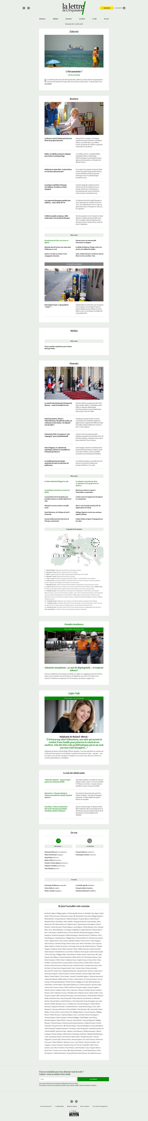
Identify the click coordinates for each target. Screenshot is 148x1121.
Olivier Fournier (68, 965)
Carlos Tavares (90, 1039)
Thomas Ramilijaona (83, 1026)
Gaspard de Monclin (58, 1006)
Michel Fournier (79, 965)
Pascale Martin (55, 1001)
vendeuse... (85, 885)
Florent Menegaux (83, 1004)
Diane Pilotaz (61, 1020)
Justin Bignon (78, 927)
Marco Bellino (68, 921)
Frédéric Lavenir (61, 990)
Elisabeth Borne (63, 932)
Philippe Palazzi (78, 1012)
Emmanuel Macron (81, 995)
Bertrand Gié (49, 971)
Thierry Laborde (85, 985)
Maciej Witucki (72, 1053)
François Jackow (91, 979)
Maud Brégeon (49, 938)
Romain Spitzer (77, 1039)
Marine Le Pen (49, 993)
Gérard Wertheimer (89, 1050)
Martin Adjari (51, 913)
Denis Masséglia (89, 1001)
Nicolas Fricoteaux (92, 965)
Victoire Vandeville (83, 1045)
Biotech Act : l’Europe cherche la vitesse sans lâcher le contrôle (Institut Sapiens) (58, 795)
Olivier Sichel (75, 1037)
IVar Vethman (69, 1048)
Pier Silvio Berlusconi (59, 924)
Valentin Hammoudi (96, 976)
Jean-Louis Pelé (79, 1015)
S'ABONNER (107, 8)
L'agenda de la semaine (74, 529)
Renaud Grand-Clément (85, 971)
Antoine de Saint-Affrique (64, 1031)
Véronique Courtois (75, 946)
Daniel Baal (79, 916)
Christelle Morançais (85, 1006)
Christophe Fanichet (90, 957)
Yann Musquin (82, 1009)
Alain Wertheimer (76, 1050)
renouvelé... (56, 885)
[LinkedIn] (76, 1101)
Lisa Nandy (93, 1009)
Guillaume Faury (71, 960)
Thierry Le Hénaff (84, 990)
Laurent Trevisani (57, 1045)
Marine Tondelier (90, 1042)
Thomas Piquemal (89, 1020)
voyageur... (53, 891)
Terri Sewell (66, 1037)
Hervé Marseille (66, 998)
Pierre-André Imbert (76, 979)
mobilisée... (86, 891)
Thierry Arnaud (54, 916)
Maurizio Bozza (84, 935)
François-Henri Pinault (74, 1020)
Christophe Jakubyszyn (57, 982)
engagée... (54, 855)
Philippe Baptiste (97, 916)
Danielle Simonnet (87, 1037)
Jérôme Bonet (96, 930)
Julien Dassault (49, 952)
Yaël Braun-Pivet (95, 935)
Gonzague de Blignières (72, 930)
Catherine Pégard (67, 1015)
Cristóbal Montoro (72, 1006)
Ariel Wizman (82, 1053)
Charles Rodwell (50, 1028)
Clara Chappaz (95, 941)
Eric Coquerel (96, 943)
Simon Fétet (93, 960)
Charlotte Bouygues (58, 935)
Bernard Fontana (56, 965)
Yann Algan (94, 913)
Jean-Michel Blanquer (56, 930)
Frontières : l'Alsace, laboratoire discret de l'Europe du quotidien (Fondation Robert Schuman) (56, 809)
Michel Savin (67, 1034)
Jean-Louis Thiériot (77, 1042)
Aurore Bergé (91, 921)
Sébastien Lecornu (61, 993)
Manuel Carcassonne (96, 938)
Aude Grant (98, 971)
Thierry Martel (77, 998)
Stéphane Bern (72, 924)
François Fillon (68, 963)
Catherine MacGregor (66, 995)
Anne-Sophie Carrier (52, 941)
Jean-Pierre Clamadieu (83, 943)
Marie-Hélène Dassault (81, 949)
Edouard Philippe (73, 1017)
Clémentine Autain (67, 916)
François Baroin (60, 919)
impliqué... (84, 888)
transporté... (85, 852)
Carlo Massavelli (77, 1001)
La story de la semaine (74, 264)
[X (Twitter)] (71, 1101)
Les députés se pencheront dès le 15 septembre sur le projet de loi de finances (87, 483)
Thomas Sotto (66, 1039)
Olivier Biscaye (88, 927)
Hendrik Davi (59, 952)
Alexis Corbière (49, 946)
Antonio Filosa (78, 963)
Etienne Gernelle (91, 968)
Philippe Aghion (62, 913)
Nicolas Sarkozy (57, 1034)
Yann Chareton (49, 943)
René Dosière (71, 954)
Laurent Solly (56, 1039)
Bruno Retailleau (97, 1026)
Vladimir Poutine (89, 1023)
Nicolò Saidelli (50, 1031)
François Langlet (81, 987)
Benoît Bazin (94, 919)
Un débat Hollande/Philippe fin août (57, 481)
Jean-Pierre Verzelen (57, 1048)
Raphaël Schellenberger (95, 1034)
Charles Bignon (67, 927)
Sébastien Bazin (50, 921)
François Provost (57, 1026)
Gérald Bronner (60, 938)
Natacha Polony (56, 1023)
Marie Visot (48, 1050)
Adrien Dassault (95, 949)
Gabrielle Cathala (74, 941)
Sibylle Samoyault (89, 1031)
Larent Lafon (49, 987)
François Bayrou (84, 919)
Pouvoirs (74, 363)
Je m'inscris (93, 1079)
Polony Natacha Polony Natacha (73, 1023)
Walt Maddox (92, 995)
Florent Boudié (74, 932)
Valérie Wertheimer (60, 1053)
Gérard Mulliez (71, 1009)
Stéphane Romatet (62, 1028)
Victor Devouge (50, 954)
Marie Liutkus (94, 993)
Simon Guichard (76, 974)
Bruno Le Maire (96, 990)
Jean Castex (63, 941)
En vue (74, 832)
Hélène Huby (62, 979)
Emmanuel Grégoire (51, 974)
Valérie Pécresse (55, 1015)
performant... (55, 866)
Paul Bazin (59, 921)
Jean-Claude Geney (78, 968)
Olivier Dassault (67, 949)
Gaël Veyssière (80, 1048)
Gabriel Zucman (95, 1053)
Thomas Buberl (81, 938)
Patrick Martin (87, 998)
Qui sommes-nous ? (46, 1106)
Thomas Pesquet (50, 1017)
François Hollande (51, 979)
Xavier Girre (58, 971)
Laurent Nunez (64, 1012)
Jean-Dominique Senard (53, 1037)
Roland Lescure (83, 993)
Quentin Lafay (96, 985)
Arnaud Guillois (87, 974)
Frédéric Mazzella (56, 1004)
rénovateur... (53, 860)
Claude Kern (48, 985)
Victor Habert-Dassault (68, 976)
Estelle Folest (88, 963)
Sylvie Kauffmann (94, 982)
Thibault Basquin (72, 919)
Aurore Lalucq (58, 987)
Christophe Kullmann (70, 985)
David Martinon (66, 1001)
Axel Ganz (57, 968)
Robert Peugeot (62, 1017)
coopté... (52, 888)
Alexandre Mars (55, 998)
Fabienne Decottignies (81, 952)
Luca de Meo (69, 952)
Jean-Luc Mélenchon (69, 1004)
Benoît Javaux (70, 982)
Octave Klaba (58, 985)
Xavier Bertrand (56, 927)
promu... (52, 868)
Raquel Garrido (66, 968)
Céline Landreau (69, 987)
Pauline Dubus (81, 954)
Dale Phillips (84, 1017)
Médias (74, 330)
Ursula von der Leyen (60, 1050)
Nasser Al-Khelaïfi (84, 913)
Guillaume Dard (56, 949)
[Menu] (24, 8)
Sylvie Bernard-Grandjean (86, 924)
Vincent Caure (85, 941)
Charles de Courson (61, 946)
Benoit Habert (54, 976)
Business (74, 98)
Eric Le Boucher (72, 990)
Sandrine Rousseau (95, 1028)
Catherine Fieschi (56, 963)
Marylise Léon (72, 993)
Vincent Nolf (55, 1012)
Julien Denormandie (96, 952)
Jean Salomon (78, 1031)
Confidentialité (59, 1106)
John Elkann (54, 957)
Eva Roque (72, 1028)
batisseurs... (57, 863)
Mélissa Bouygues (72, 935)
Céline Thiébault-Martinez (61, 1042)
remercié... (86, 855)
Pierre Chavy (71, 943)
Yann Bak (87, 916)
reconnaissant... (56, 852)
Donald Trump (68, 1045)
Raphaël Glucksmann (69, 971)
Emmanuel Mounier (59, 1009)
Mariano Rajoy (71, 1026)
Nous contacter (84, 1106)
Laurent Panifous (89, 1012)
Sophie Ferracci (82, 960)
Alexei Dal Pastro (90, 946)
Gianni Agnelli (72, 913)
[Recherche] (28, 8)
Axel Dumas (91, 954)
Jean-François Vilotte (93, 1048)
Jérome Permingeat (91, 1015)
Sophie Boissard (86, 930)
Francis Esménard (65, 957)
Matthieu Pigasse (50, 1020)
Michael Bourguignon (87, 932)
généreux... (52, 857)
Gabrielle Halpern (82, 976)
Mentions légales (72, 1106)
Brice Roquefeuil (82, 1028)
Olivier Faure (60, 960)
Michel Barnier (49, 919)
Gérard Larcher (49, 990)
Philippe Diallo (61, 954)
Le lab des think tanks (74, 773)
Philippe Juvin (80, 982)
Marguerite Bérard (80, 921)
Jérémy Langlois (93, 987)
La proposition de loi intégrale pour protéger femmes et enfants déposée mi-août (58, 499)
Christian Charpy (60, 943)
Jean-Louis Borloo (50, 932)
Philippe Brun (70, 938)
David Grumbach (64, 974)
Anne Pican (92, 1017)
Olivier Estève (76, 957)
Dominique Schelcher (79, 1034)
